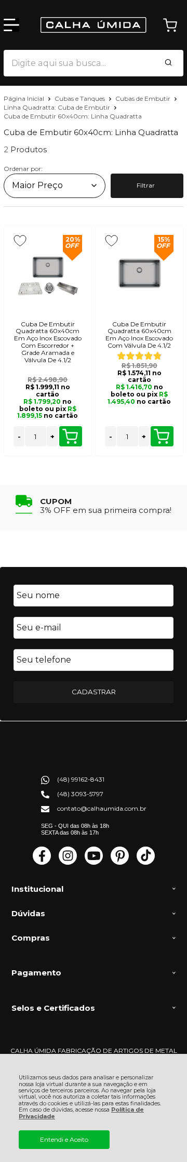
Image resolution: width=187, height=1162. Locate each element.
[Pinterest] (120, 862)
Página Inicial (25, 98)
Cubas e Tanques (80, 98)
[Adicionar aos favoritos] (20, 240)
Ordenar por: (23, 169)
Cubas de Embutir (143, 98)
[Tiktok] (146, 862)
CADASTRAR (94, 692)
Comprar (70, 436)
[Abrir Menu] (11, 25)
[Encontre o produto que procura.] (168, 63)
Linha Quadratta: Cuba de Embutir (58, 107)
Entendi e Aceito (64, 1139)
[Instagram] (68, 862)
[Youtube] (94, 862)
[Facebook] (42, 862)
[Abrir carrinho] (170, 25)
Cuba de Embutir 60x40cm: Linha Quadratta (73, 116)
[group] (93, 504)
